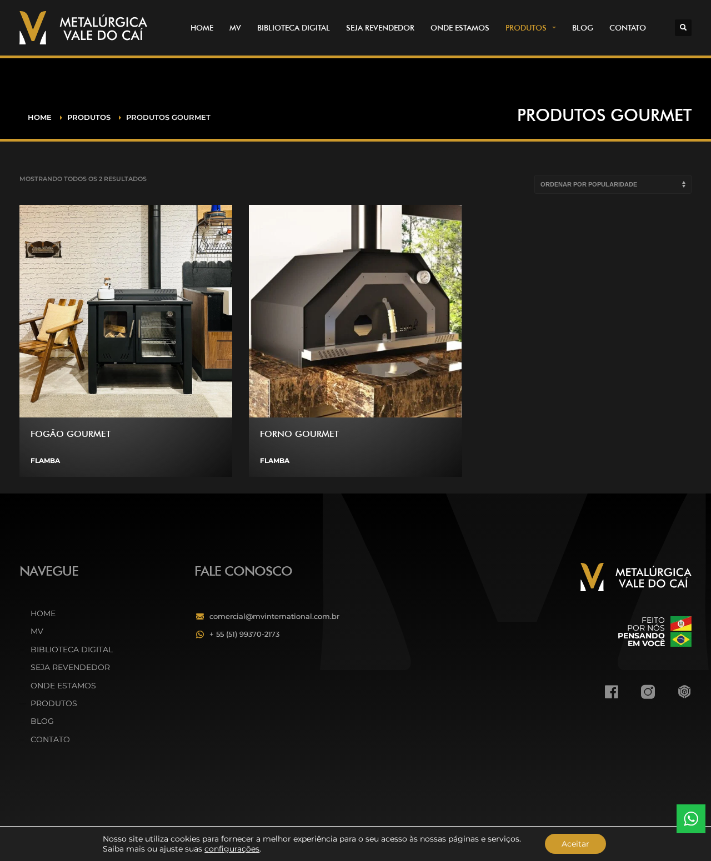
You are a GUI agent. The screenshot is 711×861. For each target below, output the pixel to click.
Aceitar (575, 844)
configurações (231, 849)
